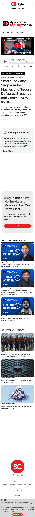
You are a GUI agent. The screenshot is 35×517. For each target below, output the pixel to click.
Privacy (30, 484)
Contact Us (20, 484)
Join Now (17, 226)
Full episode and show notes (13, 73)
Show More (8, 151)
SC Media (5, 484)
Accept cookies (17, 514)
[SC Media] (17, 4)
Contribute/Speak (11, 492)
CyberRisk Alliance (12, 484)
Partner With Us (17, 495)
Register (21, 8)
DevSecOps (19, 78)
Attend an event (20, 492)
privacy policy (30, 509)
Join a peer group (28, 492)
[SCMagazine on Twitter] (17, 475)
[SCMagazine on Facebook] (13, 475)
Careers (25, 484)
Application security (7, 78)
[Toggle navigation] (3, 3)
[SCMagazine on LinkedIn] (22, 475)
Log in (13, 8)
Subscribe (4, 492)
